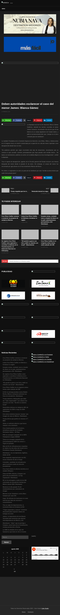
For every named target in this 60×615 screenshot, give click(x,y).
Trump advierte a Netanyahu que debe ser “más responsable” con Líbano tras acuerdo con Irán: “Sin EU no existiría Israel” (15, 401)
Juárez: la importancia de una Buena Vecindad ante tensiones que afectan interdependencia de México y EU (14, 518)
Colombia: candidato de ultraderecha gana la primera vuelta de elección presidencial (14, 464)
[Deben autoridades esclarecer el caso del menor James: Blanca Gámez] (10, 210)
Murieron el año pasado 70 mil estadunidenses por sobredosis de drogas (13, 489)
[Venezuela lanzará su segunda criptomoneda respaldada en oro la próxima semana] (45, 191)
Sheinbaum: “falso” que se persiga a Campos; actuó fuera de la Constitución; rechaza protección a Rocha (15, 525)
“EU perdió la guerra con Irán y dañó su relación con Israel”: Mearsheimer (29, 243)
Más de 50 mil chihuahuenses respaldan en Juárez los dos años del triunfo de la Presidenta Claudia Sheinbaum (15, 448)
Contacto (30, 612)
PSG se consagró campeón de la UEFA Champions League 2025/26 (15, 436)
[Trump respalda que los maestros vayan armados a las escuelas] (15, 191)
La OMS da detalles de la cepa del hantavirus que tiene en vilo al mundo (14, 531)
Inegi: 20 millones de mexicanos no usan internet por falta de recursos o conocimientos (15, 500)
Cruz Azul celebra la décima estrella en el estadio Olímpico (15, 470)
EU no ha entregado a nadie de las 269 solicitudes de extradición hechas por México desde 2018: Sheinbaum (14, 482)
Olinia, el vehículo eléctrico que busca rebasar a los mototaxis (14, 424)
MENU (3, 8)
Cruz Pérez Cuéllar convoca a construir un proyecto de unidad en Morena (10, 218)
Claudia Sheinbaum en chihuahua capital (19, 261)
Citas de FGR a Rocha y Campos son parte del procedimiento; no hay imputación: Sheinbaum (14, 475)
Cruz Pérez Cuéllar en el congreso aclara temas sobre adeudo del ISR (48, 243)
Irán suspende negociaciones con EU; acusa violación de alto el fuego (14, 458)
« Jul (15, 569)
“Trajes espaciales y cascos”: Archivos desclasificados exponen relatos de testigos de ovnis (15, 511)
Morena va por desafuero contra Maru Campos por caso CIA (14, 494)
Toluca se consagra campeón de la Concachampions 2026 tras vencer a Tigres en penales (14, 441)
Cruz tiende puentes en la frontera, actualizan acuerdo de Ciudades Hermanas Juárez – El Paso (13, 430)
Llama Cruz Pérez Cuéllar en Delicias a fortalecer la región (29, 218)
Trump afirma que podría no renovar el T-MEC (15, 420)
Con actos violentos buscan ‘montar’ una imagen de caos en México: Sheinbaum (15, 415)
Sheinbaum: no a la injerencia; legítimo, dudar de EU (15, 454)
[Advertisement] (15, 590)
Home (23, 612)
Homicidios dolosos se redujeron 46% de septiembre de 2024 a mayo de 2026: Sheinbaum (15, 409)
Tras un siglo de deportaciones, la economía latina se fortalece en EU (13, 506)
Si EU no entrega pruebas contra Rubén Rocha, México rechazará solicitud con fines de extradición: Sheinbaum (15, 394)
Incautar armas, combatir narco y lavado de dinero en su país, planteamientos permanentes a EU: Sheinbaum (49, 220)
